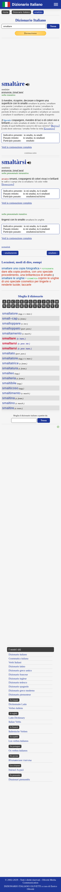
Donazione (30, 33)
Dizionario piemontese (20, 694)
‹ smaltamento (10, 253)
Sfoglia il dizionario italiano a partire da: (30, 415)
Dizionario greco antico (20, 670)
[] (55, 125)
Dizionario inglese (18, 678)
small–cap (10, 318)
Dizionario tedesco (18, 682)
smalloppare (11, 323)
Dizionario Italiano (21, 12)
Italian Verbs (15, 722)
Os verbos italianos (18, 750)
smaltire (8, 408)
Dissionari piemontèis (19, 779)
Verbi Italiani (15, 662)
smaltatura (10, 368)
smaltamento (12, 333)
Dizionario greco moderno (22, 690)
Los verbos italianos (18, 741)
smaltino (8, 403)
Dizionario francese (18, 674)
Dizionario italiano (18, 654)
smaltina (8, 398)
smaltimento (11, 393)
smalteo (8, 373)
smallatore (10, 313)
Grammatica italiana (18, 658)
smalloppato (11, 328)
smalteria (9, 378)
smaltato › (53, 253)
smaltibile (9, 383)
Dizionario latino (17, 666)
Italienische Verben (18, 731)
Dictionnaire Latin (18, 704)
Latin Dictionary (17, 717)
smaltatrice (10, 363)
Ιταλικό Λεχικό (16, 770)
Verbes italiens (16, 708)
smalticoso (10, 388)
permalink (6, 247)
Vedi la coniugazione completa (17, 147)
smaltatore (10, 358)
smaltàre (38, 12)
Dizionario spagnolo (19, 686)
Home (5, 12)
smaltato (8, 353)
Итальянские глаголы (20, 760)
